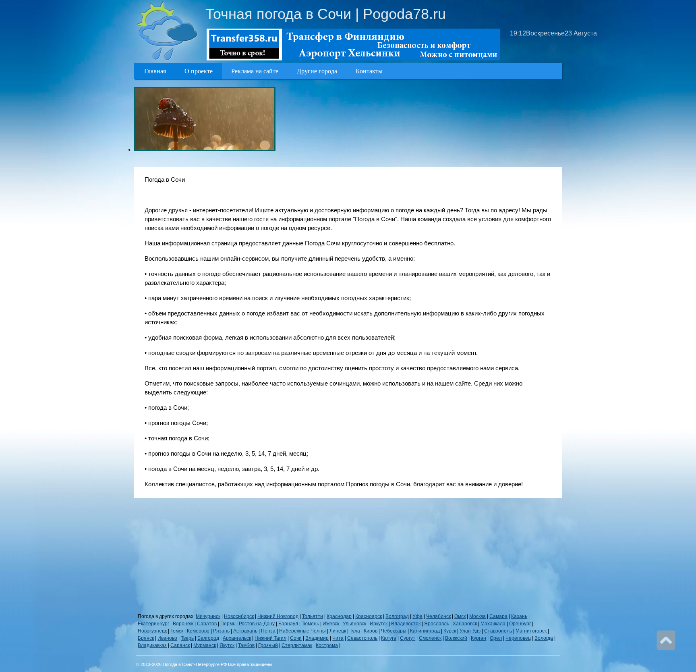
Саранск (180, 645)
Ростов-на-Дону (257, 623)
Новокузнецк (152, 631)
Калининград (425, 631)
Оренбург (520, 623)
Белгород (208, 638)
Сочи (296, 638)
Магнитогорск (531, 631)
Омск (460, 616)
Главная (155, 71)
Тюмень (310, 623)
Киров (370, 631)
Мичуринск (208, 616)
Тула (355, 631)
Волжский (456, 638)
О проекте (198, 71)
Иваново (167, 638)
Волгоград (397, 616)
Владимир (317, 638)
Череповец (518, 638)
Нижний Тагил (270, 638)
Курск (449, 631)
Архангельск (237, 638)
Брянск (146, 638)
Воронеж (183, 623)
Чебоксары (393, 631)
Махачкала (493, 623)
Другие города (317, 71)
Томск (176, 631)
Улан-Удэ (470, 631)
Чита (338, 638)
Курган (478, 638)
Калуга (388, 638)
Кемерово (198, 631)
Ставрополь (498, 631)
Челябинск (438, 616)
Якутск (227, 645)
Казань (519, 616)
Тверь (187, 638)
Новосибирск (239, 616)
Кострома (327, 645)
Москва (477, 616)
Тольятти (312, 616)
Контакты (369, 71)
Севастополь (362, 638)
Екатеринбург (153, 623)
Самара (498, 616)
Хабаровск (465, 623)
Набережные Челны (302, 631)
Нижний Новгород (277, 616)
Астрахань (245, 631)
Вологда (543, 638)
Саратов (207, 623)
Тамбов (246, 645)
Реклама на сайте (254, 71)
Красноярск (368, 616)
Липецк (337, 631)
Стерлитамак (297, 645)
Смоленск (430, 638)
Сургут (407, 638)
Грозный (268, 645)
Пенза (268, 631)
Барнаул (288, 623)
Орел (496, 638)
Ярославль (436, 623)
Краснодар (339, 616)
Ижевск (331, 623)
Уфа (417, 616)
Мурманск (204, 645)
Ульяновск (354, 623)
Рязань (221, 631)
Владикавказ (152, 645)
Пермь (227, 623)
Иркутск (378, 623)
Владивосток (405, 623)
